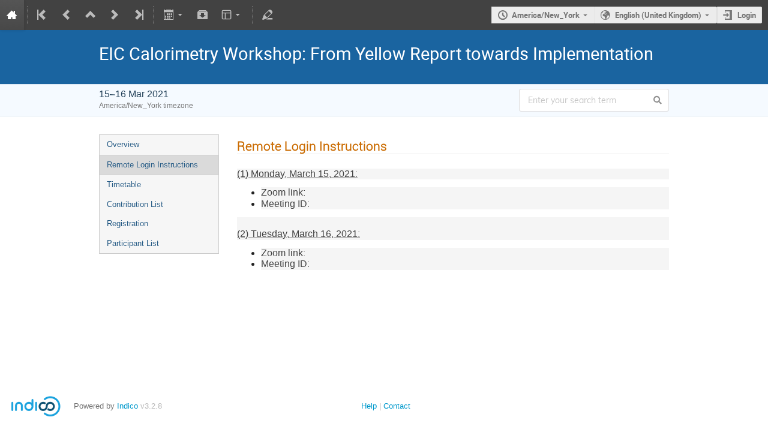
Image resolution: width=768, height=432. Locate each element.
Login (746, 15)
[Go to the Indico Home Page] (12, 15)
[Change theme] (232, 15)
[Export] (174, 15)
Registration (127, 223)
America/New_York (546, 15)
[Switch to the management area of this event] (268, 15)
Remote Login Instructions (152, 164)
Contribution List (135, 204)
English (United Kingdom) (658, 15)
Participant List (133, 243)
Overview (123, 144)
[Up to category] (91, 15)
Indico (127, 406)
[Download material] (203, 15)
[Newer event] (115, 15)
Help (369, 406)
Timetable (124, 184)
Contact (396, 406)
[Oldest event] (43, 15)
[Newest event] (138, 15)
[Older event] (67, 15)
